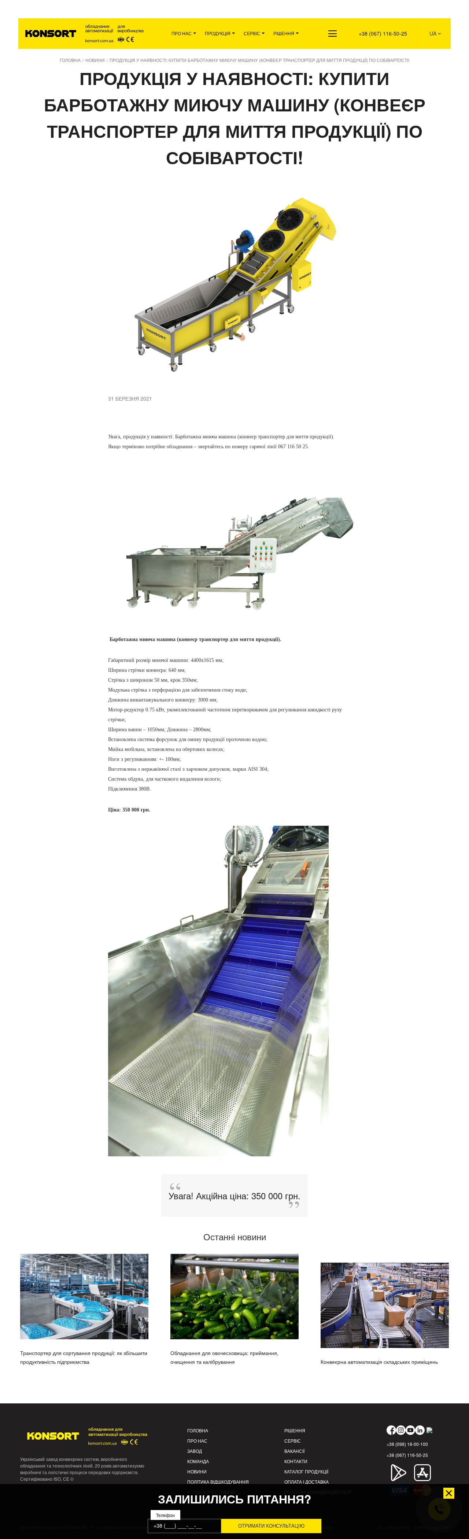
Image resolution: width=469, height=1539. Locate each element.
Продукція (217, 33)
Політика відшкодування (218, 1482)
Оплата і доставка (306, 1482)
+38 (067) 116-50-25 (383, 33)
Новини (197, 1471)
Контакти (295, 1461)
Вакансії (294, 1451)
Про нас (181, 33)
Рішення (283, 33)
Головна (197, 1430)
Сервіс (252, 33)
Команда (198, 1461)
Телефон (165, 1515)
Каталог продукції (306, 1471)
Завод (194, 1451)
